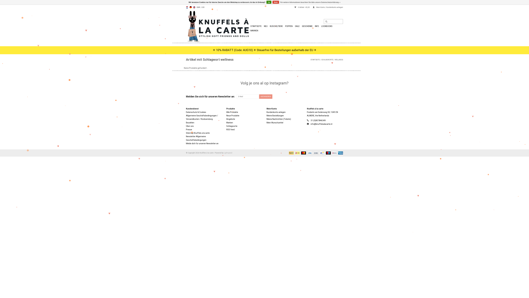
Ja (269, 2)
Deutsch (191, 7)
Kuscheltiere (276, 26)
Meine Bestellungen (275, 116)
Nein (276, 2)
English (194, 7)
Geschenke (307, 26)
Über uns (190, 126)
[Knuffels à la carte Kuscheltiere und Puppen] (218, 26)
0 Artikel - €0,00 (304, 7)
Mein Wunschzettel (275, 123)
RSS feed (230, 129)
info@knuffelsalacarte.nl (321, 124)
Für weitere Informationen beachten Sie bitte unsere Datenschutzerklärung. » (310, 2)
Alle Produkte (232, 112)
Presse (189, 129)
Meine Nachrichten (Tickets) (279, 119)
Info (317, 26)
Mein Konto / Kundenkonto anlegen (329, 7)
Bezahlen (190, 123)
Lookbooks (326, 26)
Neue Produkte (232, 116)
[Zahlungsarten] (291, 153)
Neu (266, 26)
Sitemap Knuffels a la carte (198, 133)
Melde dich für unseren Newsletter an (202, 143)
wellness (339, 60)
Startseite (256, 26)
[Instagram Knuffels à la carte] (341, 96)
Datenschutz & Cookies (196, 112)
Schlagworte (327, 60)
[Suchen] (325, 21)
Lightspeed (228, 153)
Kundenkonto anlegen (276, 112)
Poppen (289, 26)
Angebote (230, 119)
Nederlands (187, 7)
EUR (198, 7)
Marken (254, 31)
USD (203, 7)
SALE (297, 26)
